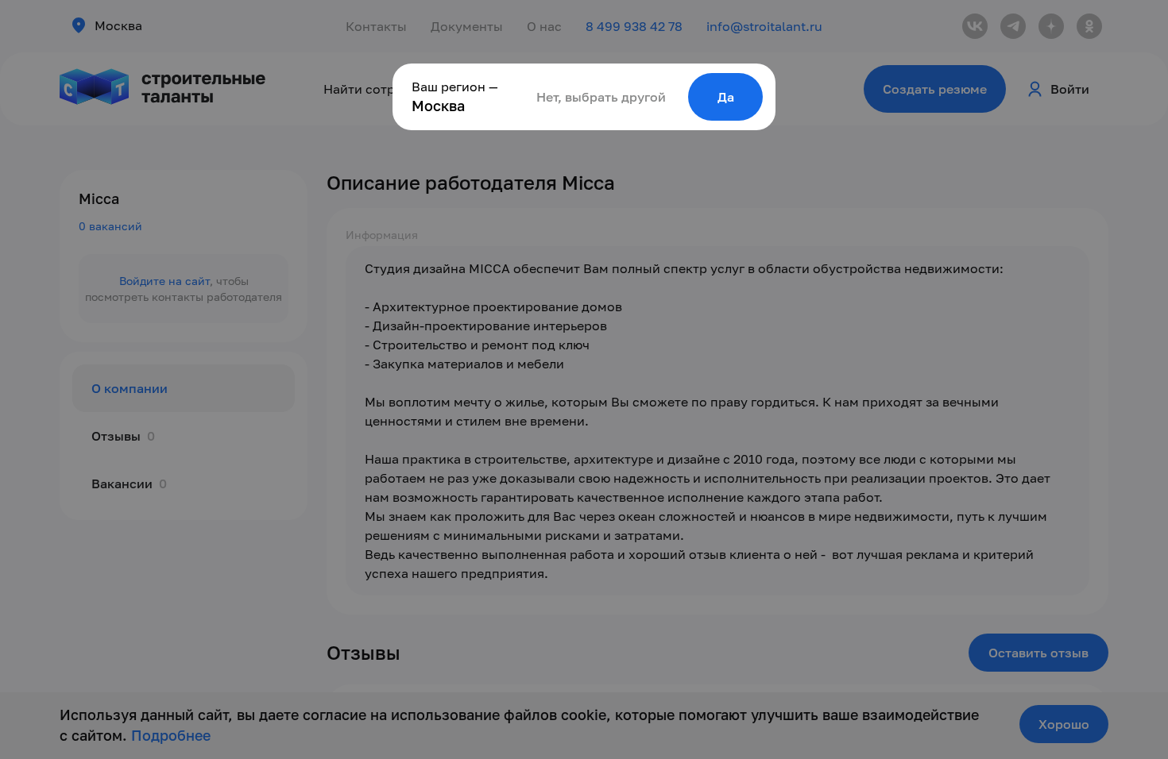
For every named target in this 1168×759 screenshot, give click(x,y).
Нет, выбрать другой (601, 97)
